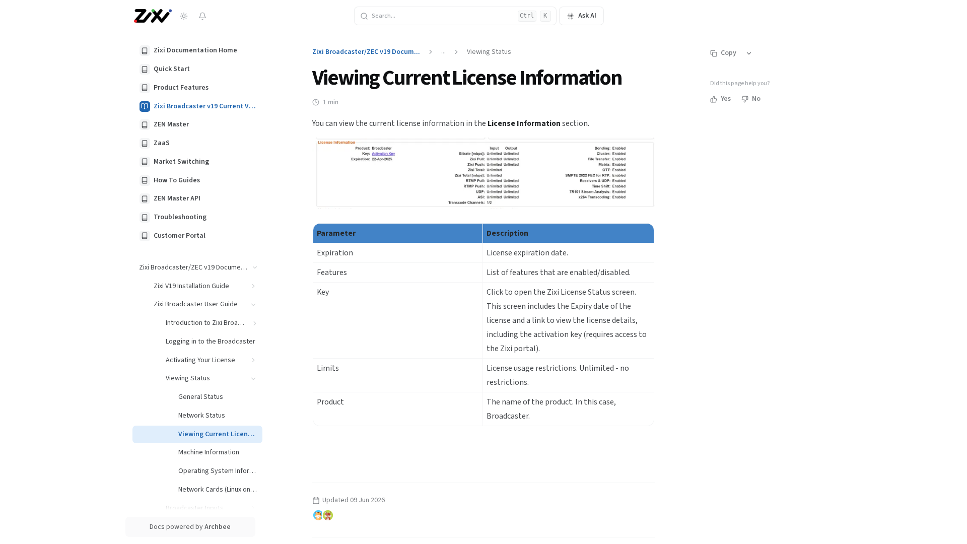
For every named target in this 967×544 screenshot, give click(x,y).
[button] (255, 267)
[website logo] (153, 16)
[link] (197, 50)
